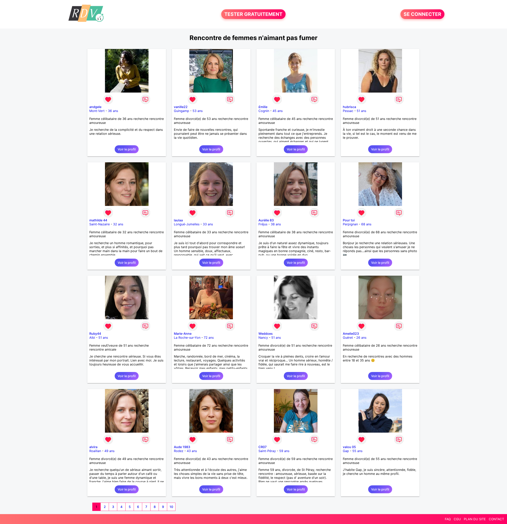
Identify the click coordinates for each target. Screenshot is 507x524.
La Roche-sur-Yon (187, 337)
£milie (262, 107)
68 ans (366, 224)
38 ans (276, 224)
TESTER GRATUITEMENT (253, 14)
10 (171, 507)
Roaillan (95, 451)
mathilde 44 (98, 220)
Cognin (263, 111)
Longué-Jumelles (186, 224)
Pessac (348, 111)
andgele (95, 107)
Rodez (178, 451)
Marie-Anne (183, 334)
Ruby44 (95, 334)
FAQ (448, 519)
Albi (92, 337)
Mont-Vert (97, 111)
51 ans (361, 111)
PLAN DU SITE (475, 519)
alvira (93, 447)
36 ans (113, 111)
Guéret (348, 337)
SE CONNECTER (422, 14)
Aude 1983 (182, 447)
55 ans (357, 451)
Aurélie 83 (266, 220)
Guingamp (181, 111)
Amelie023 (351, 334)
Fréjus (262, 224)
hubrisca (349, 107)
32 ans (118, 224)
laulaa (178, 220)
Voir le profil (127, 149)
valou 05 (349, 447)
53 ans (198, 111)
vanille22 (181, 107)
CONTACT (496, 519)
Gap (346, 451)
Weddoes (265, 334)
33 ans (208, 224)
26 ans (361, 337)
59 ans (284, 451)
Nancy (263, 337)
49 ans (109, 451)
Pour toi (349, 220)
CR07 (262, 447)
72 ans (209, 337)
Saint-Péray (267, 451)
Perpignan (350, 224)
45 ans (278, 111)
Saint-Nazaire (99, 224)
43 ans (192, 451)
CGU (457, 519)
